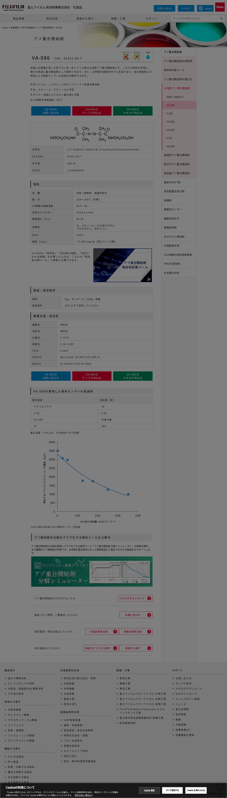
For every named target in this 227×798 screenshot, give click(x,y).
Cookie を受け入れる (196, 790)
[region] (113, 790)
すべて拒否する (172, 790)
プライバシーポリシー (83, 795)
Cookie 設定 (149, 790)
